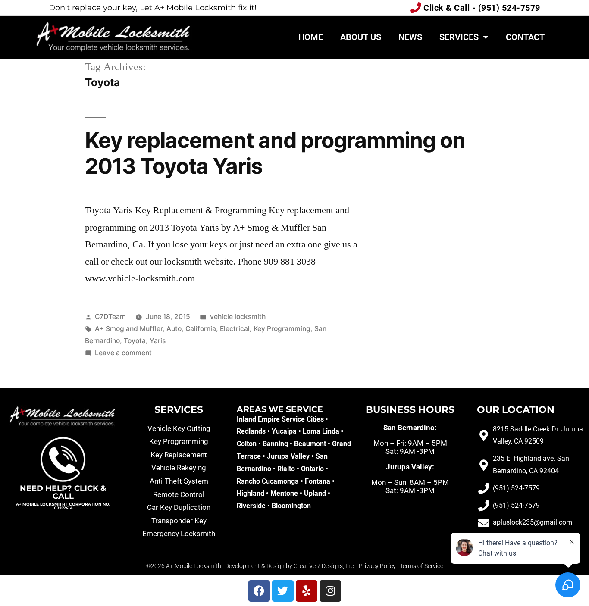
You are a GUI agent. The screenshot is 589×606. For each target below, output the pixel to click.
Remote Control (178, 494)
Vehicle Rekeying (178, 467)
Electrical (235, 329)
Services (459, 37)
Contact (525, 37)
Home (310, 37)
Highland (250, 493)
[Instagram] (330, 591)
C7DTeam (110, 316)
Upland (315, 493)
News (410, 37)
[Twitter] (283, 591)
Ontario (312, 469)
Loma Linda (321, 431)
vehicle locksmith (238, 316)
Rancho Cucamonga (268, 481)
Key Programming (282, 329)
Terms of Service (421, 565)
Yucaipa (284, 431)
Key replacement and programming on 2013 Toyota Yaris (275, 152)
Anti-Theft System (179, 481)
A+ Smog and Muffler (129, 329)
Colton (247, 444)
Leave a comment (123, 353)
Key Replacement (178, 454)
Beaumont (310, 444)
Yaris (158, 341)
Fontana (317, 481)
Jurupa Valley (288, 456)
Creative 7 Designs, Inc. (324, 565)
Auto (174, 329)
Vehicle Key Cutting (178, 428)
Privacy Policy (377, 565)
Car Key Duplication (178, 507)
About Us (360, 37)
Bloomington (291, 506)
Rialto (286, 469)
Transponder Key (179, 520)
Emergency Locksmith (178, 533)
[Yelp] (306, 591)
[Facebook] (259, 591)
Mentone (284, 493)
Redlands (251, 431)
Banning (275, 444)
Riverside (251, 506)
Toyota (135, 341)
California (200, 329)
